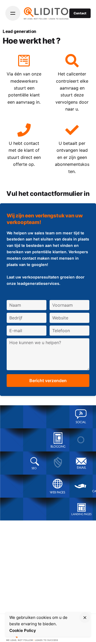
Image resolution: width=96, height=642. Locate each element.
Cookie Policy (22, 630)
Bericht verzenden (48, 380)
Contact (80, 13)
